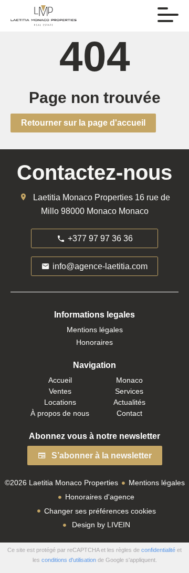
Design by (100, 524)
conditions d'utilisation (68, 560)
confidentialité (158, 550)
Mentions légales (157, 482)
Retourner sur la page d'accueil (83, 122)
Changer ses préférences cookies (100, 511)
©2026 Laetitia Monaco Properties (61, 482)
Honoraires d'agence (99, 497)
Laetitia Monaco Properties (83, 197)
